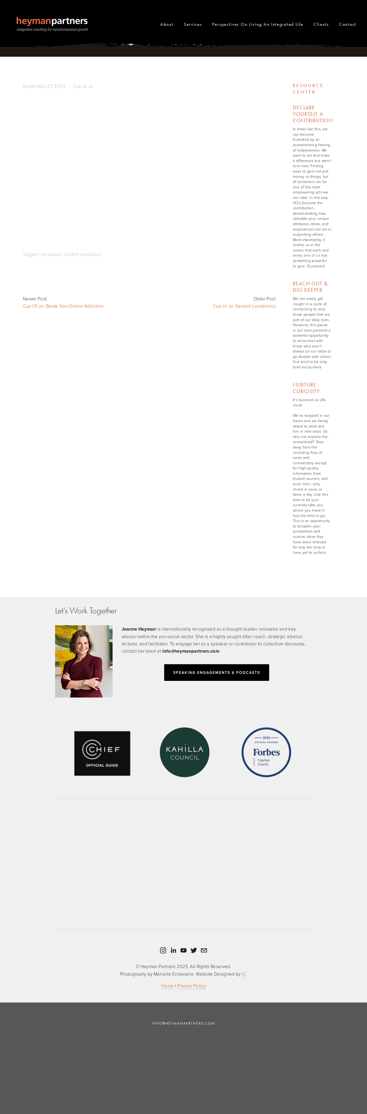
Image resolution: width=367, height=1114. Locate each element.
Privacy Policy (191, 986)
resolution (51, 254)
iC (244, 974)
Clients (321, 24)
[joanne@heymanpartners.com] (204, 950)
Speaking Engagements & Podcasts (216, 672)
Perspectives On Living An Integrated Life (257, 24)
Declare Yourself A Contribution (313, 114)
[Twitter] (193, 950)
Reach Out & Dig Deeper (310, 286)
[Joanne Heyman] (173, 950)
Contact (347, 24)
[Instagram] (163, 950)
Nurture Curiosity (306, 388)
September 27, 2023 (44, 86)
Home (167, 986)
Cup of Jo (83, 86)
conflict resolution (82, 254)
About (167, 24)
